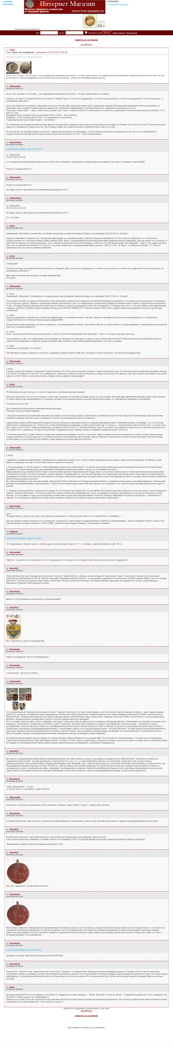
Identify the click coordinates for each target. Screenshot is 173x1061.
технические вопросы (118, 4)
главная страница (7, 2)
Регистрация (131, 33)
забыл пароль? (119, 33)
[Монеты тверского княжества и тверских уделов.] (64, 13)
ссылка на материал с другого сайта (23, 149)
